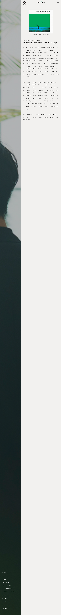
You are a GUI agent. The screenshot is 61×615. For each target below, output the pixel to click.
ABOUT (4, 575)
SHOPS (4, 595)
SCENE (4, 579)
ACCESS (4, 598)
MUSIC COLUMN (7, 589)
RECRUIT (4, 602)
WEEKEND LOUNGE (8, 592)
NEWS (4, 572)
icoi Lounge (5, 582)
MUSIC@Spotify (7, 585)
